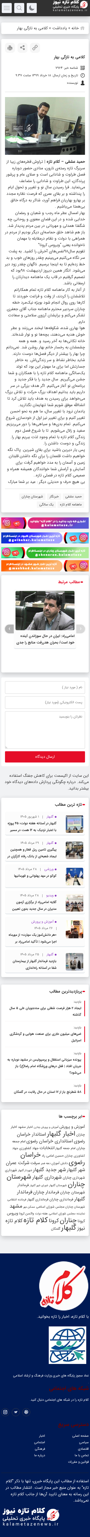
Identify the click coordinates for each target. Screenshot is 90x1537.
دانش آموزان (60, 1163)
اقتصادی (83, 1448)
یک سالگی (46, 504)
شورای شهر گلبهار (39, 1185)
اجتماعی (39, 1442)
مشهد (16, 1206)
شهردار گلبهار (25, 1170)
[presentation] (80, 628)
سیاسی (84, 1442)
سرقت (35, 1163)
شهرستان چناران (32, 496)
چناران (68, 1220)
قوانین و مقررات (78, 1461)
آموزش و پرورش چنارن (46, 1127)
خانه (75, 28)
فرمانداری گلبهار (37, 1199)
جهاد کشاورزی (28, 1148)
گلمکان (55, 1228)
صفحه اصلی (80, 1435)
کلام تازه (36, 1220)
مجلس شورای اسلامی (50, 1206)
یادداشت (59, 28)
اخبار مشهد (25, 1127)
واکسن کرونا (26, 1213)
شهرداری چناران (74, 1177)
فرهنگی (40, 1448)
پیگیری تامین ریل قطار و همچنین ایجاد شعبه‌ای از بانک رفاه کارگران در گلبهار (32, 856)
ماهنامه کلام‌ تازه (71, 504)
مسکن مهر (29, 1207)
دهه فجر (45, 1163)
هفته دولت (41, 1213)
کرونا (54, 1221)
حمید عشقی (73, 496)
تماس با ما (82, 1455)
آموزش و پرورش (72, 1127)
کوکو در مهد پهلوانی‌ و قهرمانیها (35, 876)
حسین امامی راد (53, 1155)
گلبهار (68, 1227)
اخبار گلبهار (61, 1134)
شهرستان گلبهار (58, 1185)
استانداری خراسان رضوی (49, 1141)
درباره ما (39, 1455)
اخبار (42, 1435)
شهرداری (11, 1170)
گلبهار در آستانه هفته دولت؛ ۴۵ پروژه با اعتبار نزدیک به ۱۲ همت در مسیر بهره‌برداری (32, 830)
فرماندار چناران (46, 1192)
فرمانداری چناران (61, 1199)
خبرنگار (54, 496)
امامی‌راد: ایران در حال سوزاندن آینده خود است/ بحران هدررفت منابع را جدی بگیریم (45, 642)
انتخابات (47, 1148)
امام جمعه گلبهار (66, 1148)
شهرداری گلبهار (47, 1177)
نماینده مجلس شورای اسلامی (67, 1213)
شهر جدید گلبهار (49, 1170)
